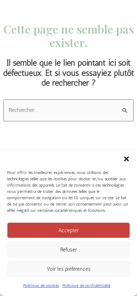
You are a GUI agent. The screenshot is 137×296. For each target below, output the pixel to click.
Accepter (68, 230)
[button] (126, 158)
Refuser (68, 250)
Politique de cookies (41, 285)
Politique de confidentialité (86, 285)
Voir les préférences (69, 269)
